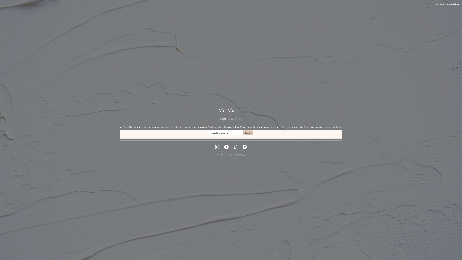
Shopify (242, 154)
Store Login (439, 4)
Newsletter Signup (453, 4)
